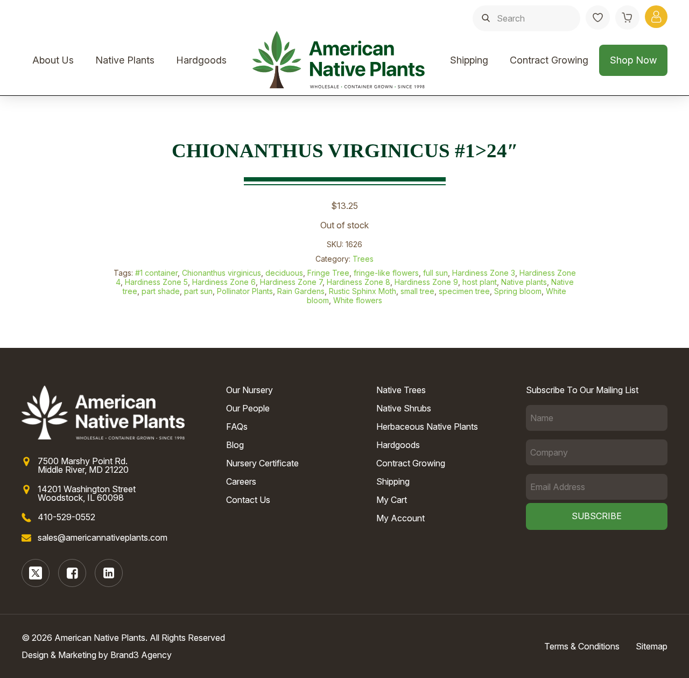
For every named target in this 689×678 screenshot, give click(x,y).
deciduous (284, 272)
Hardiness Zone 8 (358, 281)
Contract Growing (549, 60)
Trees (363, 258)
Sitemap (651, 646)
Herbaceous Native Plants (427, 426)
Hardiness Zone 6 (224, 281)
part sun (198, 291)
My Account (400, 518)
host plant (479, 281)
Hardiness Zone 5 (156, 281)
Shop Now (633, 60)
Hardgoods (201, 60)
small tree (417, 291)
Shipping (469, 60)
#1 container (156, 272)
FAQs (237, 426)
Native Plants (124, 60)
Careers (241, 481)
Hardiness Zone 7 (291, 281)
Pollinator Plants (245, 291)
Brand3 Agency (141, 654)
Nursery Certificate (262, 463)
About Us (53, 60)
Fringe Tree (328, 272)
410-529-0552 (66, 517)
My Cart (391, 499)
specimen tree (464, 291)
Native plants (524, 281)
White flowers (357, 300)
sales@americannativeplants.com (102, 537)
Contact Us (248, 499)
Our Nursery (249, 390)
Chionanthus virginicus (221, 272)
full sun (435, 272)
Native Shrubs (403, 408)
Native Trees (401, 390)
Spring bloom (518, 291)
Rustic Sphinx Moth (362, 291)
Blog (235, 444)
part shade (161, 291)
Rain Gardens (301, 291)
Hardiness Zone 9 (426, 281)
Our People (248, 408)
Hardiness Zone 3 (483, 272)
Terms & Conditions (582, 646)
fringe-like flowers (386, 272)
